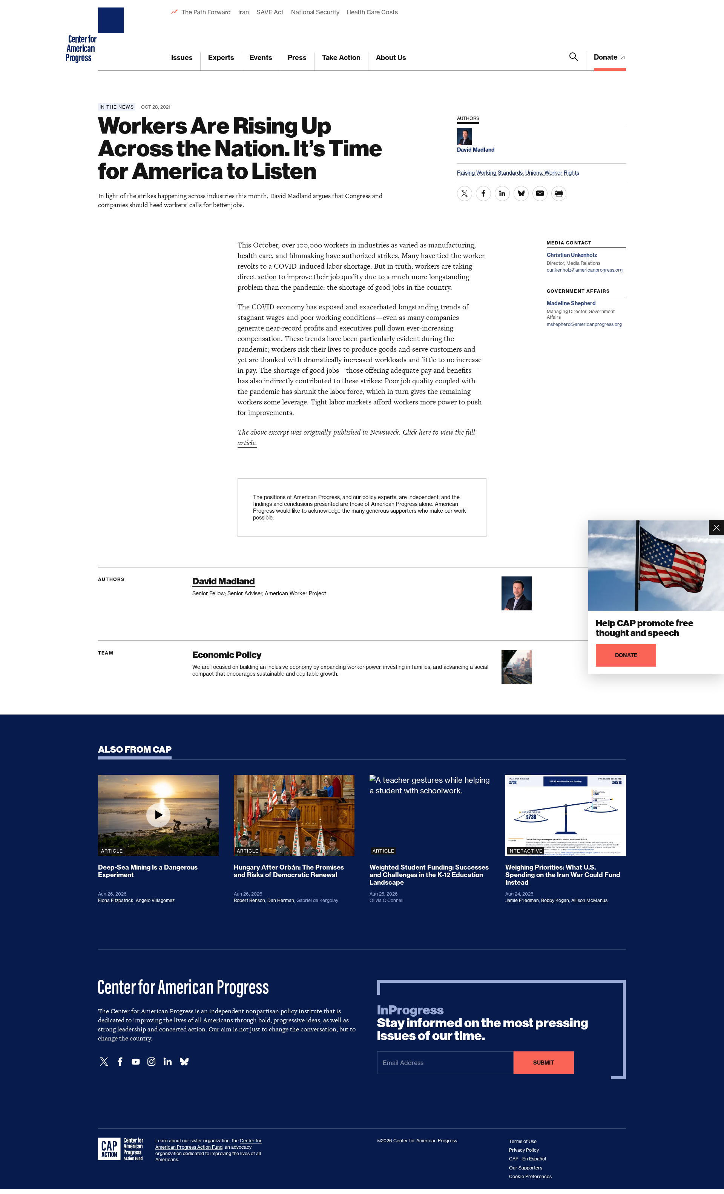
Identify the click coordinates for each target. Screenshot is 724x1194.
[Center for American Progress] (112, 35)
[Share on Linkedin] (502, 193)
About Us (391, 57)
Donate (606, 57)
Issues (182, 57)
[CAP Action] (123, 1149)
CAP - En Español (527, 1159)
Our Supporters (525, 1168)
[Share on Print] (558, 193)
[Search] (573, 61)
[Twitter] (104, 1061)
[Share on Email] (540, 193)
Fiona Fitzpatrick (115, 900)
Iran (243, 12)
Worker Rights (562, 172)
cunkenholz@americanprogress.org (585, 270)
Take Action (341, 57)
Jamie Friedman (522, 900)
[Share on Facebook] (483, 193)
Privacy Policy (524, 1150)
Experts (221, 57)
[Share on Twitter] (464, 193)
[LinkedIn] (167, 1061)
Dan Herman (280, 900)
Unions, (535, 172)
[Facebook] (120, 1061)
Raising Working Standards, (491, 172)
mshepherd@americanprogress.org (584, 324)
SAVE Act (270, 12)
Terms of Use (523, 1141)
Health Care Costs (372, 12)
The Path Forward (206, 12)
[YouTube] (136, 1061)
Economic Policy (226, 654)
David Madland (223, 581)
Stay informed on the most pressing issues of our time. (482, 1023)
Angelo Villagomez (155, 900)
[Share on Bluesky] (521, 193)
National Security (315, 12)
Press (297, 57)
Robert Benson (249, 900)
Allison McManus (589, 900)
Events (261, 57)
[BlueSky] (184, 1061)
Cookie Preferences (530, 1176)
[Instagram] (152, 1061)
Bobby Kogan (555, 900)
